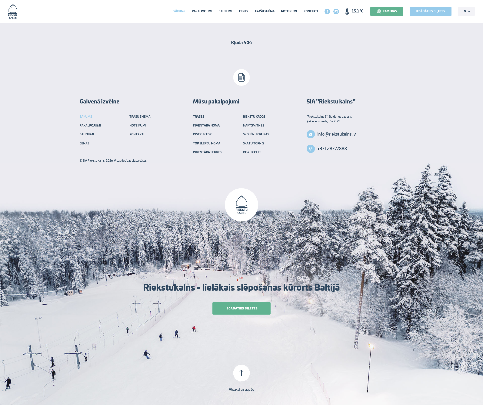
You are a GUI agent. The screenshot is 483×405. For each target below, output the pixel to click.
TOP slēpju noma (206, 143)
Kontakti (311, 11)
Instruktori (202, 134)
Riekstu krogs (254, 116)
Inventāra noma (206, 125)
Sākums (179, 11)
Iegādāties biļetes (430, 11)
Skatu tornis (253, 143)
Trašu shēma (265, 11)
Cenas (243, 11)
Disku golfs (252, 152)
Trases (198, 116)
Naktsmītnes (253, 125)
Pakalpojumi (202, 11)
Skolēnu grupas (256, 134)
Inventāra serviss (207, 152)
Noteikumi (289, 11)
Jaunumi (225, 11)
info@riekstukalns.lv (336, 134)
